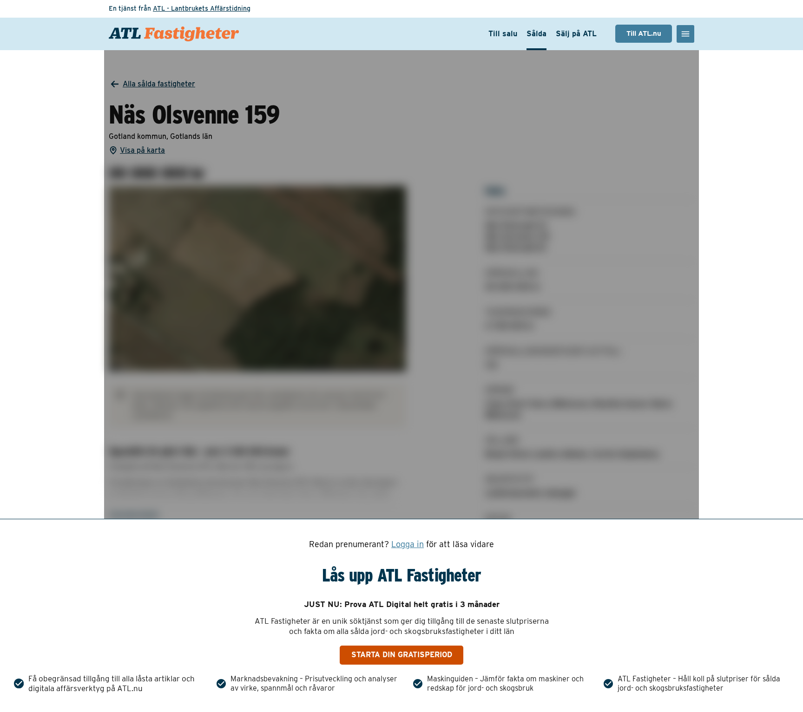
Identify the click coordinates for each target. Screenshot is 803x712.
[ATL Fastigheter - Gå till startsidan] (174, 33)
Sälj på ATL (576, 33)
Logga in (407, 544)
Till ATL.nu (643, 33)
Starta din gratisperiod (401, 654)
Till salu (502, 33)
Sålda (536, 33)
